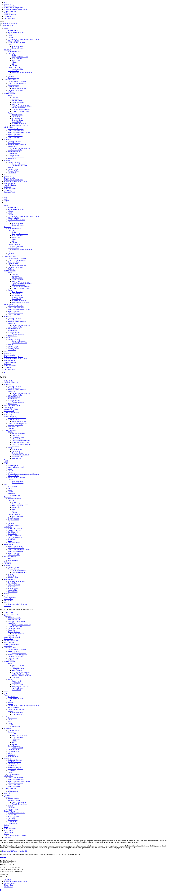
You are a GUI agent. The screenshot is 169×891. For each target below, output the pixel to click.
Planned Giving (13, 592)
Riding (10, 113)
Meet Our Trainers (17, 118)
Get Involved (12, 173)
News (9, 558)
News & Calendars (10, 11)
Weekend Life (12, 534)
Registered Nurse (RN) (11, 383)
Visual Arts (11, 493)
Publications (7, 13)
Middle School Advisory (15, 136)
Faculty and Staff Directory (16, 43)
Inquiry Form (8, 414)
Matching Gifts (12, 590)
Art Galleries (16, 495)
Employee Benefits (17, 48)
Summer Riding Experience (20, 125)
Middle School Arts (14, 134)
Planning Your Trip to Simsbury (21, 148)
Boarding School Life (14, 530)
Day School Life (13, 532)
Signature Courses (13, 86)
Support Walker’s (9, 183)
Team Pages (15, 97)
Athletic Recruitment (18, 108)
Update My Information (19, 164)
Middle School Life (14, 137)
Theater (10, 491)
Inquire (6, 197)
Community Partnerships (15, 90)
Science (14, 62)
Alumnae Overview (14, 162)
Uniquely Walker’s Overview (17, 81)
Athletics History (17, 104)
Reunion (10, 167)
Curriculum (11, 53)
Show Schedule (16, 122)
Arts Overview (12, 486)
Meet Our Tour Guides (15, 150)
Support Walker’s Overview (16, 581)
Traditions (11, 92)
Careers (10, 44)
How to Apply (12, 153)
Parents (6, 595)
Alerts (6, 460)
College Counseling (14, 67)
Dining (10, 541)
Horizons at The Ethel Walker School (15, 9)
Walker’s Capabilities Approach (17, 83)
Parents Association (10, 15)
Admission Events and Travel (17, 144)
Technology (11, 76)
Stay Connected (9, 411)
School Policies (8, 599)
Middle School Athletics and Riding (19, 132)
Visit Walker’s (12, 146)
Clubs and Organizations (15, 537)
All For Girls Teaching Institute (13, 7)
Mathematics (16, 60)
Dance (10, 488)
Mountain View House (11, 409)
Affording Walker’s (14, 155)
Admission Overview (14, 141)
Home (6, 462)
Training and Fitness (18, 102)
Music (10, 490)
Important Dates (13, 560)
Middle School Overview (15, 129)
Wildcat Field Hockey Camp (20, 111)
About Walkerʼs (13, 30)
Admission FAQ (13, 158)
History (10, 36)
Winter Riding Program (19, 123)
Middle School (8, 127)
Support (6, 200)
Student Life (8, 4)
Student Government (14, 535)
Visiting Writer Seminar (19, 88)
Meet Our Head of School (16, 32)
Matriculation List (17, 69)
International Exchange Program (22, 72)
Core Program (16, 116)
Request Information (14, 143)
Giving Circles (8, 381)
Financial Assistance (18, 157)
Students (6, 593)
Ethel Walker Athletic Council (21, 109)
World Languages (17, 58)
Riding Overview (17, 115)
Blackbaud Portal (9, 18)
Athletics (10, 95)
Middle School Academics (16, 130)
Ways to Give (12, 586)
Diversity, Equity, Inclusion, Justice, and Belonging (23, 39)
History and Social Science (20, 57)
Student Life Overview (15, 528)
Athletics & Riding (10, 93)
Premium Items (8, 407)
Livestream (15, 99)
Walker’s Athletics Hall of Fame (21, 106)
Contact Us (7, 16)
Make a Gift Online (14, 585)
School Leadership (13, 41)
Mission (10, 34)
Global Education (13, 71)
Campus (10, 37)
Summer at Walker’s (10, 6)
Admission (7, 139)
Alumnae (7, 160)
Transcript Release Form (19, 166)
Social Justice (12, 539)
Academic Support (13, 78)
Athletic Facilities (17, 101)
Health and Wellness (14, 542)
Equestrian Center (17, 120)
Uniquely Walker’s (10, 79)
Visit (5, 199)
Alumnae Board (13, 169)
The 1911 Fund (12, 583)
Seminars (14, 65)
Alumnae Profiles (13, 171)
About (6, 28)
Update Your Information (11, 412)
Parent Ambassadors (14, 151)
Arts (5, 2)
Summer (6, 602)
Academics (7, 50)
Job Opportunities (17, 46)
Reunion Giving (13, 588)
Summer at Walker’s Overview (17, 604)
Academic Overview (14, 51)
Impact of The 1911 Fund (12, 405)
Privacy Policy (8, 600)
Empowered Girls (13, 85)
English (14, 55)
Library (10, 74)
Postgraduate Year (13, 520)
